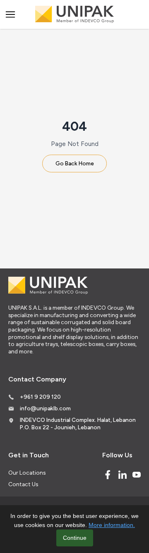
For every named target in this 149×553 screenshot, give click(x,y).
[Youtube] (136, 475)
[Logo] (74, 15)
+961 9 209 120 (40, 396)
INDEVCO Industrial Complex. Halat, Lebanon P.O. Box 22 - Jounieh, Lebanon (78, 424)
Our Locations (27, 472)
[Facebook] (107, 474)
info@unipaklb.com (45, 408)
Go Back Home (74, 163)
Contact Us (23, 484)
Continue (75, 537)
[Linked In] (122, 475)
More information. (112, 525)
